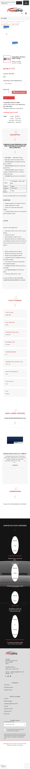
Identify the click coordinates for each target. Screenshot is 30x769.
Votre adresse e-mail (9, 722)
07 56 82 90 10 (4, 3)
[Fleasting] (15, 10)
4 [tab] (17, 476)
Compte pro (19, 2)
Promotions (7, 684)
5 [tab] (19, 476)
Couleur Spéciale (8, 73)
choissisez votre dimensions (12, 80)
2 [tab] (13, 476)
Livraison (6, 698)
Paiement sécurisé (8, 708)
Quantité (6, 89)
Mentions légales (8, 701)
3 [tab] (15, 476)
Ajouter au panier (19, 92)
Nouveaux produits (8, 687)
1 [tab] (10, 476)
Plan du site (6, 713)
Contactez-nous (8, 711)
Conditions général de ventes (11, 703)
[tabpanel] (15, 447)
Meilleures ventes (8, 690)
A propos (6, 706)
